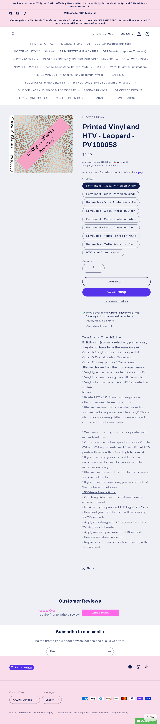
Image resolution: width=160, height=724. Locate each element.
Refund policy (64, 713)
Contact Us (147, 721)
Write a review (100, 612)
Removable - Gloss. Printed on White (111, 202)
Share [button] (90, 568)
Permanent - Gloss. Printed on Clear (110, 194)
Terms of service (100, 713)
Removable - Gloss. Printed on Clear (110, 211)
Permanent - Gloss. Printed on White (111, 185)
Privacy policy (81, 713)
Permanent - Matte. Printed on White (111, 219)
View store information (100, 326)
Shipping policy (120, 713)
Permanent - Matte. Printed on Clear (111, 227)
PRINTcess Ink (25, 713)
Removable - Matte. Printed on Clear (111, 244)
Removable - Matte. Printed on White (111, 236)
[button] (13, 34)
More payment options (116, 301)
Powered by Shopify (43, 713)
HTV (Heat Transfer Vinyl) (103, 252)
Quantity (87, 261)
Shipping (87, 165)
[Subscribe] (109, 651)
